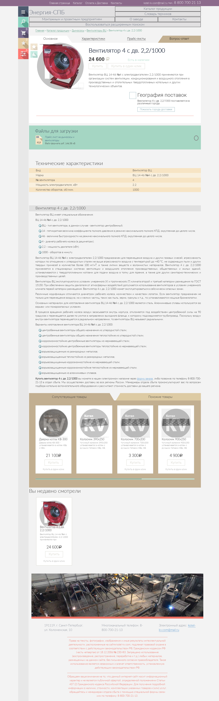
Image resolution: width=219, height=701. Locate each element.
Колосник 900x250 (174, 439)
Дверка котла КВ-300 (53, 439)
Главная (39, 30)
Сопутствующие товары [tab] (69, 397)
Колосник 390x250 (92, 439)
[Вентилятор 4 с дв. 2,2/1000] (60, 86)
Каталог (77, 3)
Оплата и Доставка (96, 3)
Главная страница (59, 3)
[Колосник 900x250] (176, 423)
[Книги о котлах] (27, 3)
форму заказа (145, 378)
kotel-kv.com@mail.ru (156, 3)
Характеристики (93, 38)
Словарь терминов (157, 14)
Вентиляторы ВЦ (96, 30)
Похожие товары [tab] (160, 397)
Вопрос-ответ (179, 38)
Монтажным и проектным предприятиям (72, 19)
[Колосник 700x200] (135, 423)
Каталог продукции (158, 8)
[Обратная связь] (23, 3)
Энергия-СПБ (47, 12)
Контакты (116, 3)
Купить (97, 66)
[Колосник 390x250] (94, 423)
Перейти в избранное (23, 43)
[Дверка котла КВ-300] (53, 423)
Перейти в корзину (23, 32)
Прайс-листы (136, 38)
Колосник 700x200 (133, 439)
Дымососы (78, 30)
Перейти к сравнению (23, 54)
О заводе (136, 19)
